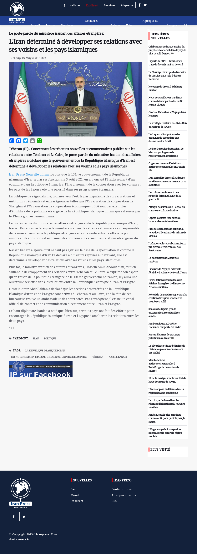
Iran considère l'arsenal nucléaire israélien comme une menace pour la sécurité (167, 181)
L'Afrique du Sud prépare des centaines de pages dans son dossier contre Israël (164, 137)
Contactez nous (122, 489)
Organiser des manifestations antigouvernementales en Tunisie (167, 164)
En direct (92, 5)
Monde (65, 25)
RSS (114, 501)
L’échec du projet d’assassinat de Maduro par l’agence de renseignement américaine (166, 152)
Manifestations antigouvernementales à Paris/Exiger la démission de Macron (164, 365)
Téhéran (98, 357)
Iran (49, 25)
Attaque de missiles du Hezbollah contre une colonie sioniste (167, 208)
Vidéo (129, 25)
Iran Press (16, 174)
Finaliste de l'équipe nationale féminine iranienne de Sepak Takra (168, 270)
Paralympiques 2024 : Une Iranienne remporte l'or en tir (165, 325)
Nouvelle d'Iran (37, 174)
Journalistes (72, 5)
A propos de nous (150, 25)
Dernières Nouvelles (91, 25)
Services (109, 5)
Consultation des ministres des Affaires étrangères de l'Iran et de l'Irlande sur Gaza (167, 283)
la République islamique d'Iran (45, 350)
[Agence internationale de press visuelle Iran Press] (18, 14)
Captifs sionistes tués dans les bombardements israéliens (164, 219)
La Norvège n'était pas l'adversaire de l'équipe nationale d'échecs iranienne (167, 75)
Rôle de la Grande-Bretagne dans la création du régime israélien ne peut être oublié (167, 298)
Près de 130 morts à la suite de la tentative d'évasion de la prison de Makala (167, 232)
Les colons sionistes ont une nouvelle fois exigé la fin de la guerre (164, 195)
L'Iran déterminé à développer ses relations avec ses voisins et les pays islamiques (75, 45)
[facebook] (140, 5)
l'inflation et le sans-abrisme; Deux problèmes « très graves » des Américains (167, 247)
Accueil (35, 25)
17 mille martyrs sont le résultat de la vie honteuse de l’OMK (167, 379)
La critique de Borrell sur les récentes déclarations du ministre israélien (167, 403)
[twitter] (145, 5)
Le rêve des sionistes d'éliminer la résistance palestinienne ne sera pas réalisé (167, 349)
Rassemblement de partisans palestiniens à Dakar (164, 336)
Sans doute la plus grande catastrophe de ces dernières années (164, 312)
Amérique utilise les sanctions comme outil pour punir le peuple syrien (167, 418)
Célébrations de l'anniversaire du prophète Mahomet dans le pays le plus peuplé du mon (167, 50)
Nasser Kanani (118, 357)
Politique (50, 338)
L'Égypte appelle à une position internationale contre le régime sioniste (165, 433)
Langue (172, 25)
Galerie (115, 25)
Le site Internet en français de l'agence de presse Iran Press (49, 357)
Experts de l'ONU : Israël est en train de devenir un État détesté (166, 62)
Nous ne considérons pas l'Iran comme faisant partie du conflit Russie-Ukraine (166, 101)
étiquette (127, 5)
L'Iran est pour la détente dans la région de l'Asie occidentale (166, 390)
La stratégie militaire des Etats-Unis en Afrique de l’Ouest (168, 124)
